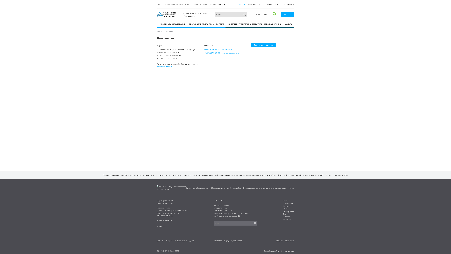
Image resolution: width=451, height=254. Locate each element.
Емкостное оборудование (172, 24)
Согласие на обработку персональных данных (176, 241)
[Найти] (245, 15)
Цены (187, 4)
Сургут (241, 4)
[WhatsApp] (274, 15)
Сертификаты (196, 4)
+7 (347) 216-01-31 (270, 4)
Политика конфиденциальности (228, 241)
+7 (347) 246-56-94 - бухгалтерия (218, 49)
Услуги (288, 24)
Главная (160, 4)
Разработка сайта (271, 251)
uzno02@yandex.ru (254, 4)
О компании (170, 4)
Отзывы (179, 4)
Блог (205, 4)
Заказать (287, 14)
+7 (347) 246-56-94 (287, 4)
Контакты (222, 4)
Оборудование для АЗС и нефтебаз (206, 24)
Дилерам (212, 4)
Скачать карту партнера (263, 45)
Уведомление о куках (285, 241)
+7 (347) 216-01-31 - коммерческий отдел (221, 53)
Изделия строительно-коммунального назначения (254, 24)
